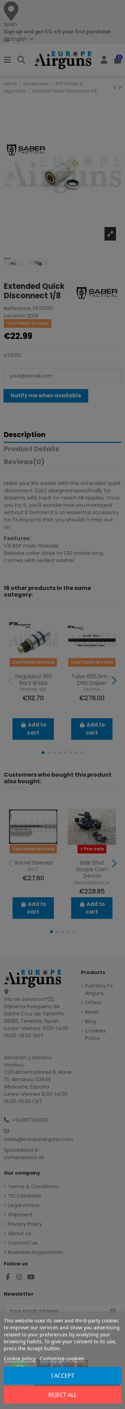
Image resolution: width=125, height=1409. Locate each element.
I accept (62, 1375)
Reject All (62, 1395)
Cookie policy (20, 1358)
